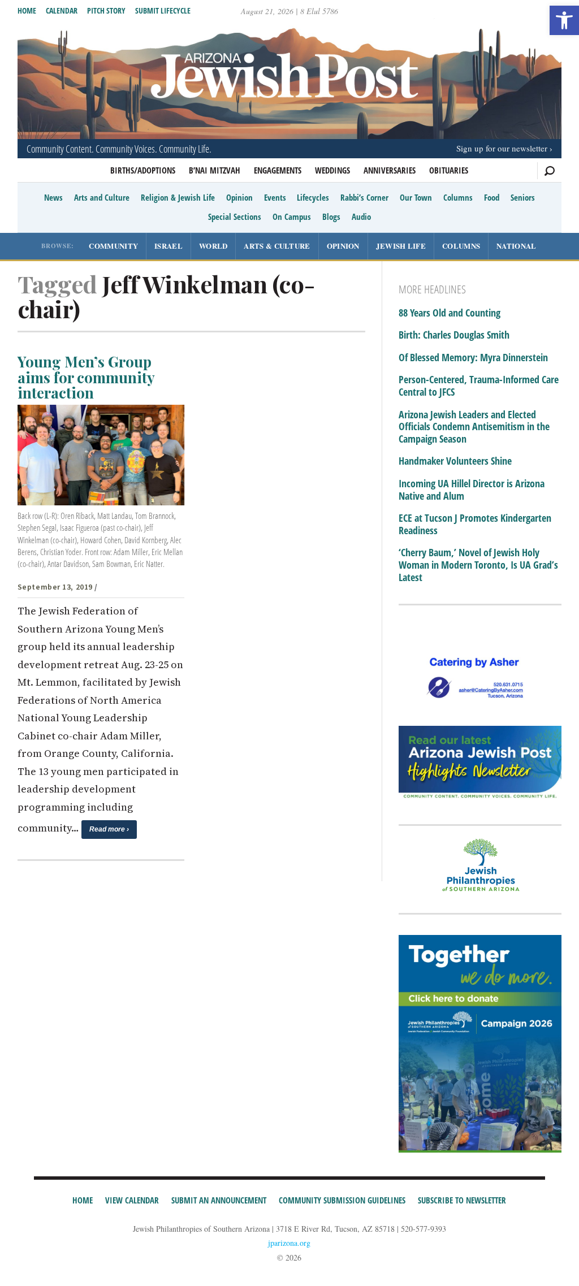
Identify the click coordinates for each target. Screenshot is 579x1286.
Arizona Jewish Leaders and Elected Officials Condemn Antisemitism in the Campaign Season (474, 427)
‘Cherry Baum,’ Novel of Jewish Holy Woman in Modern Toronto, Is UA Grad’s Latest (478, 565)
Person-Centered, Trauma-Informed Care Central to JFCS (479, 386)
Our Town (416, 197)
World (213, 245)
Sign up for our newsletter (501, 148)
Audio (361, 216)
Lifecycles (313, 197)
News (53, 197)
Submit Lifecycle (163, 10)
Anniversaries (390, 170)
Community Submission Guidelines (342, 1200)
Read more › (109, 829)
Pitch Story (106, 10)
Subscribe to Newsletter (462, 1200)
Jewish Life (401, 245)
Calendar (61, 10)
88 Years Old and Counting (449, 313)
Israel (168, 245)
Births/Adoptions (142, 170)
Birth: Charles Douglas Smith (454, 335)
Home (27, 10)
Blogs (331, 216)
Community (113, 245)
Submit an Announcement (218, 1200)
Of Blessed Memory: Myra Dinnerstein (473, 358)
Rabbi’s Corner (364, 197)
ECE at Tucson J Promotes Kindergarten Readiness (475, 524)
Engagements (277, 170)
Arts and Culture (101, 197)
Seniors (523, 197)
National (516, 245)
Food (491, 197)
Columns (458, 197)
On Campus (292, 216)
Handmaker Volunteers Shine (455, 461)
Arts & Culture (277, 245)
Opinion (239, 197)
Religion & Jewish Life (178, 197)
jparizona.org (289, 1242)
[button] (564, 20)
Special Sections (234, 216)
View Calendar (132, 1200)
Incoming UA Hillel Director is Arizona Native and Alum (472, 490)
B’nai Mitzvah (214, 170)
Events (275, 197)
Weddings (332, 170)
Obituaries (448, 170)
